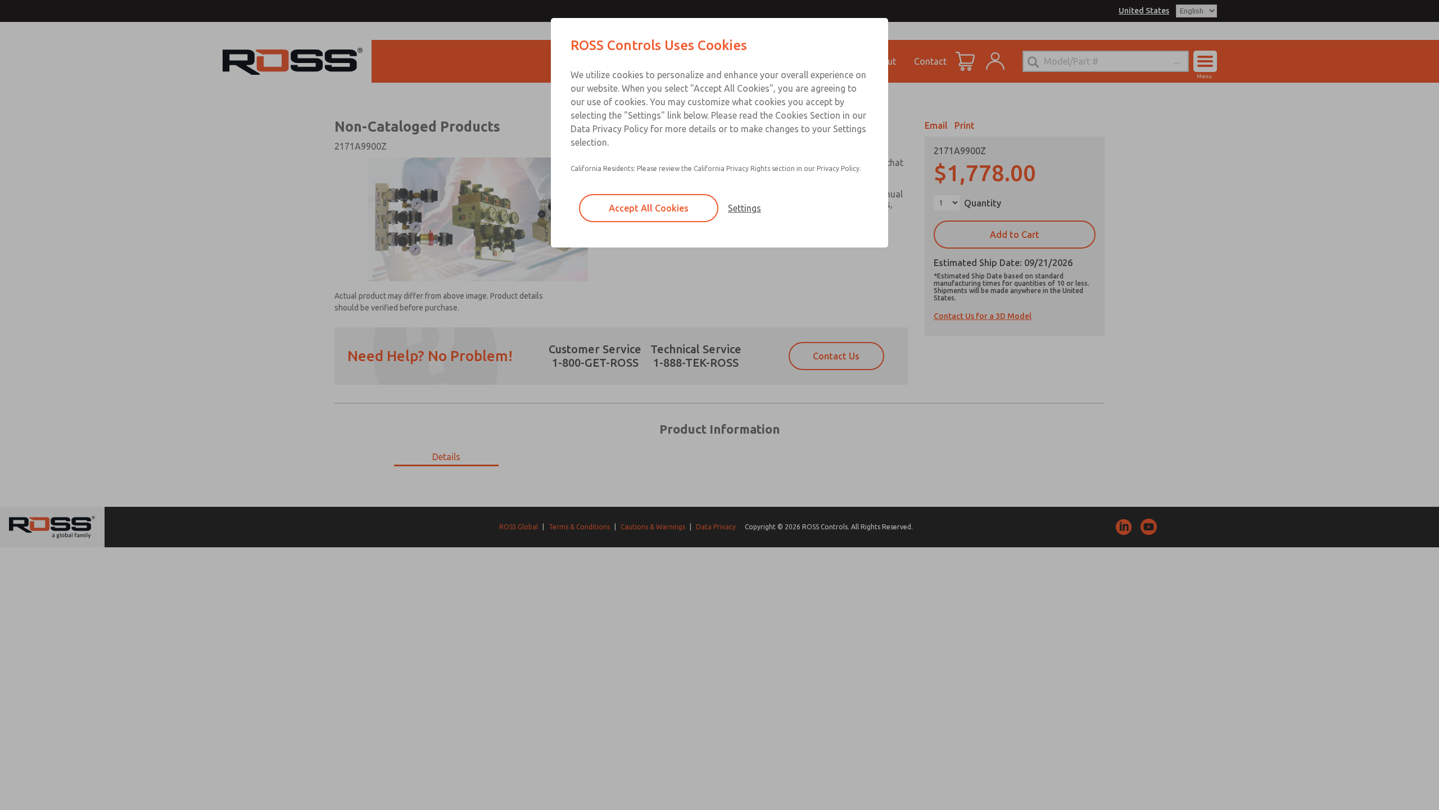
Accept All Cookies (649, 208)
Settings (744, 208)
